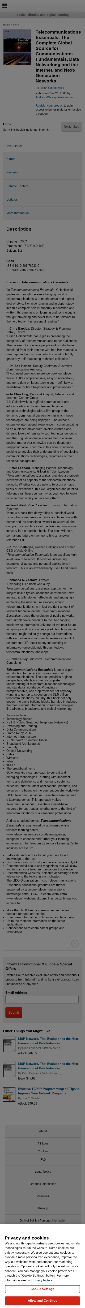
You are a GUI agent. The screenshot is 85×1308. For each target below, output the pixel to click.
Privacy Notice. (42, 1280)
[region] (42, 1266)
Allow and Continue (42, 1300)
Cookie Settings (42, 1289)
